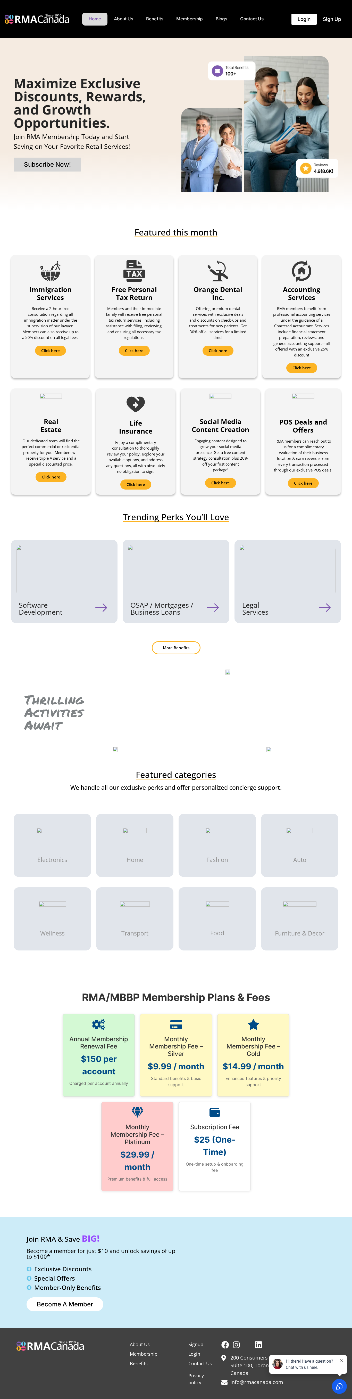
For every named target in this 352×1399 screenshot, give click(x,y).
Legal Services (255, 608)
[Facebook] (225, 1345)
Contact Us (252, 18)
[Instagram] (236, 1345)
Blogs (221, 18)
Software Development (41, 608)
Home (95, 18)
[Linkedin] (258, 1345)
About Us (123, 18)
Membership (189, 18)
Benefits (154, 18)
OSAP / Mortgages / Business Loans (161, 608)
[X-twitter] (247, 1345)
